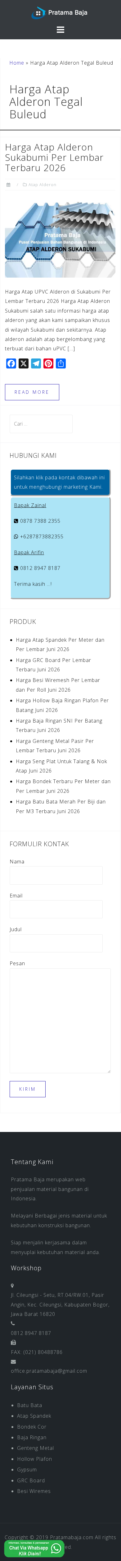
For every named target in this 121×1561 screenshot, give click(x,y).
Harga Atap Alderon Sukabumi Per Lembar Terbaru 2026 (54, 157)
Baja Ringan (32, 1437)
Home (16, 62)
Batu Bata (29, 1405)
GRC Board (31, 1480)
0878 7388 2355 (39, 520)
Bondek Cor (32, 1426)
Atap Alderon (42, 184)
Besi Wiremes (34, 1491)
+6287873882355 (41, 536)
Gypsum (27, 1469)
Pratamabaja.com (71, 1537)
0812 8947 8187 (39, 568)
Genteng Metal (35, 1448)
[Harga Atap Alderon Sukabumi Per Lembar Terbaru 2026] (60, 238)
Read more (32, 392)
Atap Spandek (34, 1415)
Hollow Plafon (34, 1458)
